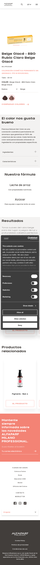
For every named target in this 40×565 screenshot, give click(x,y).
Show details (28, 306)
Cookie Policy (20, 540)
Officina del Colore (20, 486)
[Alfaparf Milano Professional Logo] (8, 4)
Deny (20, 325)
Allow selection (20, 319)
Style (20, 475)
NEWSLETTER (20, 496)
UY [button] (28, 4)
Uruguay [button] (6, 512)
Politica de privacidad (20, 544)
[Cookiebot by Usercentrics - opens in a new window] (28, 238)
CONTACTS (20, 492)
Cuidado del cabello (20, 467)
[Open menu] (37, 4)
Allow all (20, 312)
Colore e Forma (20, 471)
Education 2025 (20, 479)
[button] (16, 44)
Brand (20, 482)
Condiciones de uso (19, 549)
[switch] (34, 283)
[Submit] (34, 451)
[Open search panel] (20, 4)
